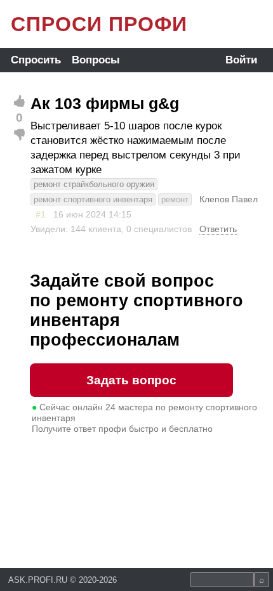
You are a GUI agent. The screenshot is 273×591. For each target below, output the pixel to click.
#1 (41, 214)
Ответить (218, 229)
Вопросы (96, 60)
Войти (241, 60)
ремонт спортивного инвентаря (93, 199)
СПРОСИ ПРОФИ (99, 24)
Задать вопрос (131, 380)
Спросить (36, 60)
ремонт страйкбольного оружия (94, 184)
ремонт (175, 199)
